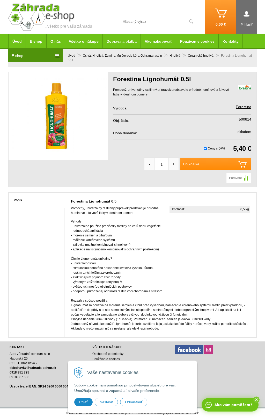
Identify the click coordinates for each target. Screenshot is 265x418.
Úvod (71, 55)
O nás (55, 41)
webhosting (157, 413)
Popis (18, 200)
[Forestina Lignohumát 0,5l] (58, 116)
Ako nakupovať (158, 41)
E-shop (36, 41)
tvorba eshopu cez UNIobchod (129, 413)
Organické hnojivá (201, 55)
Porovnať (235, 178)
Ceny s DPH (216, 148)
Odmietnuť (133, 402)
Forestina (243, 107)
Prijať (83, 402)
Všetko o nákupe (84, 41)
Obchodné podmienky (107, 354)
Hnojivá (175, 55)
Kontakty (231, 41)
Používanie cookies (197, 41)
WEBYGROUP (189, 413)
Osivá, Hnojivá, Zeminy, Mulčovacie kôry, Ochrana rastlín (122, 55)
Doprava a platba (122, 41)
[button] (256, 400)
